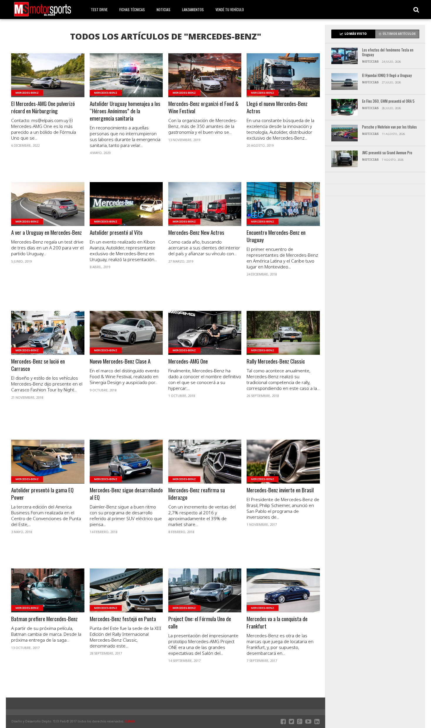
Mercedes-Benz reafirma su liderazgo (196, 494)
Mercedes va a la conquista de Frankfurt (277, 622)
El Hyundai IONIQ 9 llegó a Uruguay (387, 75)
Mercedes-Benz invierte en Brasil (280, 490)
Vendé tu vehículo (230, 9)
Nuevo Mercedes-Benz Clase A (120, 361)
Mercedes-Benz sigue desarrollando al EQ (126, 494)
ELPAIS (130, 721)
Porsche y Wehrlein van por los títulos (389, 127)
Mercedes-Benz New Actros (196, 232)
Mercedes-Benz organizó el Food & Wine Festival (203, 107)
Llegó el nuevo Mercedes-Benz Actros (277, 107)
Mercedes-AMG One (188, 361)
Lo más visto (355, 34)
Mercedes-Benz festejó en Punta (123, 619)
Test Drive (99, 9)
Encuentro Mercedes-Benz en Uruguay (276, 236)
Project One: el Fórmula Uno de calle (199, 622)
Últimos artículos (399, 34)
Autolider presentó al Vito (116, 232)
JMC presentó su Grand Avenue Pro (387, 152)
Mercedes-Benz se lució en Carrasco (38, 365)
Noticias (163, 9)
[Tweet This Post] (48, 82)
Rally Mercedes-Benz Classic (276, 361)
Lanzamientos (193, 9)
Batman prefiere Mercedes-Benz (44, 619)
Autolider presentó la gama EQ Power (42, 494)
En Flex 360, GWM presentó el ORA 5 (388, 101)
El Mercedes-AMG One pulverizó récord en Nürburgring (43, 107)
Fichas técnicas (132, 9)
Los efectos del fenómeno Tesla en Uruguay (387, 52)
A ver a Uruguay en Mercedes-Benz (46, 232)
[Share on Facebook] (36, 82)
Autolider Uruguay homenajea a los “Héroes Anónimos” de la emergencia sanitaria (125, 111)
